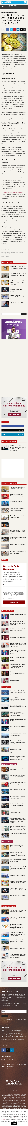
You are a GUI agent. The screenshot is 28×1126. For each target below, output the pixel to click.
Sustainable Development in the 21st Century (12, 1071)
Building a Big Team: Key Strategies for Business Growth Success (17, 673)
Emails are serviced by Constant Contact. (12, 597)
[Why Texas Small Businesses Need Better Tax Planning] (5, 275)
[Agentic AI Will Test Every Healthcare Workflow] (5, 503)
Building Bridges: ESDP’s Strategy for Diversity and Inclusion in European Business (18, 666)
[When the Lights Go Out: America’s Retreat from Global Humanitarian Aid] (5, 637)
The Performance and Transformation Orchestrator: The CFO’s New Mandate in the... (18, 707)
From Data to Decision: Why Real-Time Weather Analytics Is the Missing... (18, 652)
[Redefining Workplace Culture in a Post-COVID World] (5, 680)
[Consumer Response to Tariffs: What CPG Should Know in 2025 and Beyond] (5, 948)
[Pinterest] (14, 29)
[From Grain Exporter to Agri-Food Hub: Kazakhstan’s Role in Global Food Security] (5, 868)
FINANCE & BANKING (10, 10)
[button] (2, 7)
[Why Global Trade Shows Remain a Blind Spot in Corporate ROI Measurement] (5, 805)
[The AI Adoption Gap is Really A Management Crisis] (5, 546)
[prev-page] (2, 309)
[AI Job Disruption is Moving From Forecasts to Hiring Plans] (5, 489)
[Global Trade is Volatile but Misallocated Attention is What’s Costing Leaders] (5, 934)
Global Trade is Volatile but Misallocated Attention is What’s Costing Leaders (17, 934)
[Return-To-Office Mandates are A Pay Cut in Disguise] (5, 539)
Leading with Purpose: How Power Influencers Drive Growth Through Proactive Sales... (18, 645)
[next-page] (5, 309)
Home (2, 10)
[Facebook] (7, 29)
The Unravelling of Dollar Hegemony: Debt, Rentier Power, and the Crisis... (17, 742)
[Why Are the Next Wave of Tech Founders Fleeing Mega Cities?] (5, 791)
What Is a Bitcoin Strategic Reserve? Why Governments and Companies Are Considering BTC (18, 854)
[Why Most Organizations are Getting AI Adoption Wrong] (5, 496)
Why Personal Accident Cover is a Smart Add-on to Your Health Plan (18, 282)
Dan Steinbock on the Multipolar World (10, 1062)
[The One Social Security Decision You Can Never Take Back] (5, 296)
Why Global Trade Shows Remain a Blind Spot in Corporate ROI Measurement (18, 805)
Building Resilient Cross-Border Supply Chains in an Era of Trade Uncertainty (17, 692)
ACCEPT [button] (14, 1123)
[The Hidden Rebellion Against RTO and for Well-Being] (5, 553)
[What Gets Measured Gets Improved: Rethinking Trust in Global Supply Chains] (5, 714)
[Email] (21, 29)
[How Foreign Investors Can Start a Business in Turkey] (5, 784)
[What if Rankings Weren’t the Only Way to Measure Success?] (5, 630)
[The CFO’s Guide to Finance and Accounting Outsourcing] (5, 798)
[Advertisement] (12, 468)
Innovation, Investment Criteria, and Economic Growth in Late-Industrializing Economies (17, 758)
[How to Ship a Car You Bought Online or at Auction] (5, 304)
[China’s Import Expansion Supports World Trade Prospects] (5, 919)
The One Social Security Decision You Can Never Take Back (18, 296)
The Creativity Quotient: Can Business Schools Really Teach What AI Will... (17, 623)
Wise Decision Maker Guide (8, 1059)
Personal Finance (14, 12)
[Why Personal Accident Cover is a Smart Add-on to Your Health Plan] (5, 282)
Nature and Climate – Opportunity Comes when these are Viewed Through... (18, 659)
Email (4, 584)
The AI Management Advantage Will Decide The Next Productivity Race (17, 532)
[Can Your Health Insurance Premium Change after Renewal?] (5, 289)
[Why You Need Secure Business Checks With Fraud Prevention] (5, 777)
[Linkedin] (18, 29)
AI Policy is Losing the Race (16, 523)
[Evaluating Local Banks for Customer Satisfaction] (5, 812)
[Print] (24, 29)
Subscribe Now (14, 602)
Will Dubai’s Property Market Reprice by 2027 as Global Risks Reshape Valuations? (17, 875)
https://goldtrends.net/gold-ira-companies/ (12, 192)
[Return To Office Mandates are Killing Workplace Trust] (5, 510)
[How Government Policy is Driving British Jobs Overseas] (5, 735)
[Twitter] (11, 29)
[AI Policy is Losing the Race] (5, 524)
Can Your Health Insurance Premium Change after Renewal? (17, 289)
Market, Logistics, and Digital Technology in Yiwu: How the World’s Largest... (17, 941)
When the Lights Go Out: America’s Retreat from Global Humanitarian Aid (18, 637)
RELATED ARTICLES (7, 262)
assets (7, 86)
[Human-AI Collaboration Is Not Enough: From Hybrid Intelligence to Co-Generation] (5, 699)
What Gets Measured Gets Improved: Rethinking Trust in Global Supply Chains (17, 714)
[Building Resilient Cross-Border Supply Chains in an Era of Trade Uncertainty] (5, 692)
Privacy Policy (13, 1005)
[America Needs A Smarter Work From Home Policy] (5, 517)
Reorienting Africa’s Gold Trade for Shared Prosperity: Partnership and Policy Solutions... (18, 956)
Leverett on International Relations (9, 1068)
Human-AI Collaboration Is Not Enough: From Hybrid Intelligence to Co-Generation (17, 699)
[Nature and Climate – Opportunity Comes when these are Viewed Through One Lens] (5, 659)
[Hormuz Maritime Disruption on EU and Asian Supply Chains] (5, 912)
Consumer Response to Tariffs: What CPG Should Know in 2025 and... (17, 948)
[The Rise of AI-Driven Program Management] (5, 769)
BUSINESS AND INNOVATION (9, 764)
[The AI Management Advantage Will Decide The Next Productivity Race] (5, 532)
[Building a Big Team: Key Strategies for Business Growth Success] (5, 673)
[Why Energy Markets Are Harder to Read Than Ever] (5, 616)
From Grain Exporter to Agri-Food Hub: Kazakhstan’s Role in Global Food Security (18, 868)
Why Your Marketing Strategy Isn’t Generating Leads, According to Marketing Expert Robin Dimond (18, 828)
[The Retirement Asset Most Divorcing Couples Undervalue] (5, 268)
